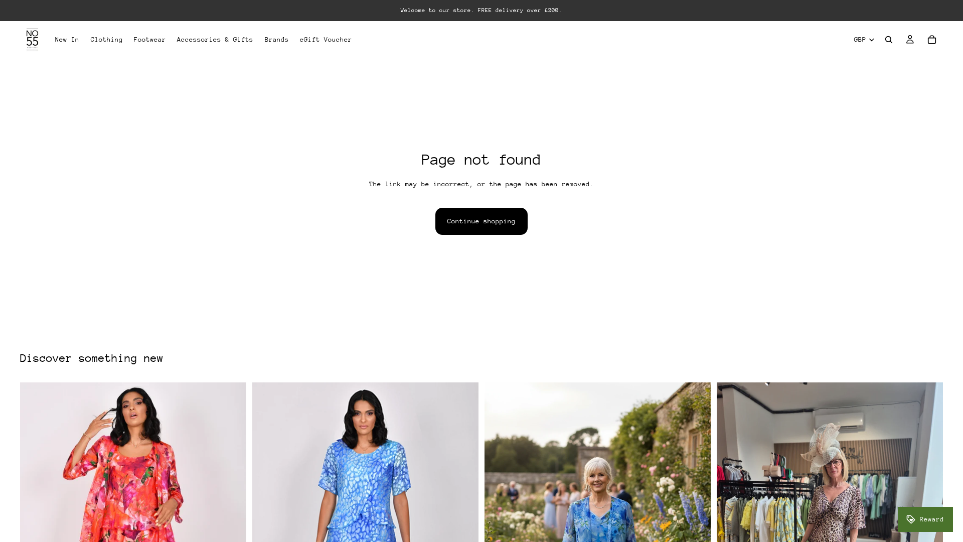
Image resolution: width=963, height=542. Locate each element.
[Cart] (932, 40)
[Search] (889, 40)
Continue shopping (481, 221)
